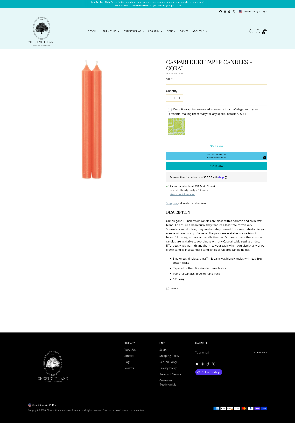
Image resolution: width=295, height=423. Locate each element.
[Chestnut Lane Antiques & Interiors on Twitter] (233, 11)
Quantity (171, 91)
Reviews (129, 368)
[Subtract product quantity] (169, 97)
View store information (182, 194)
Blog (127, 362)
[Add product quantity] (180, 97)
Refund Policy (168, 362)
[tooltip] (264, 157)
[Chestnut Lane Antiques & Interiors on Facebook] (220, 11)
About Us (130, 349)
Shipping (172, 203)
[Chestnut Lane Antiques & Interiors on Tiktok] (229, 11)
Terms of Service (170, 374)
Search (163, 349)
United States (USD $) (254, 11)
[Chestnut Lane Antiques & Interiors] (41, 31)
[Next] (213, 4)
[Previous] (82, 4)
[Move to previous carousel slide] (256, 321)
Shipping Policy (169, 356)
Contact (129, 356)
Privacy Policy (168, 368)
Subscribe (260, 352)
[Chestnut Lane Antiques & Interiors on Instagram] (225, 11)
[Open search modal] (250, 31)
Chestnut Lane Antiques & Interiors (64, 410)
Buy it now (216, 166)
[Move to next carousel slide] (264, 321)
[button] (216, 156)
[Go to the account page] (258, 31)
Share (174, 288)
